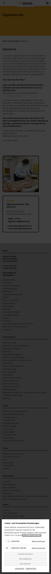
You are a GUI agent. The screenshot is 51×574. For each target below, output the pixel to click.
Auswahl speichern (25, 554)
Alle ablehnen (25, 564)
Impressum (19, 568)
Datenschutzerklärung (31, 535)
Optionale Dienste (18, 548)
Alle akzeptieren (25, 559)
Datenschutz (31, 568)
